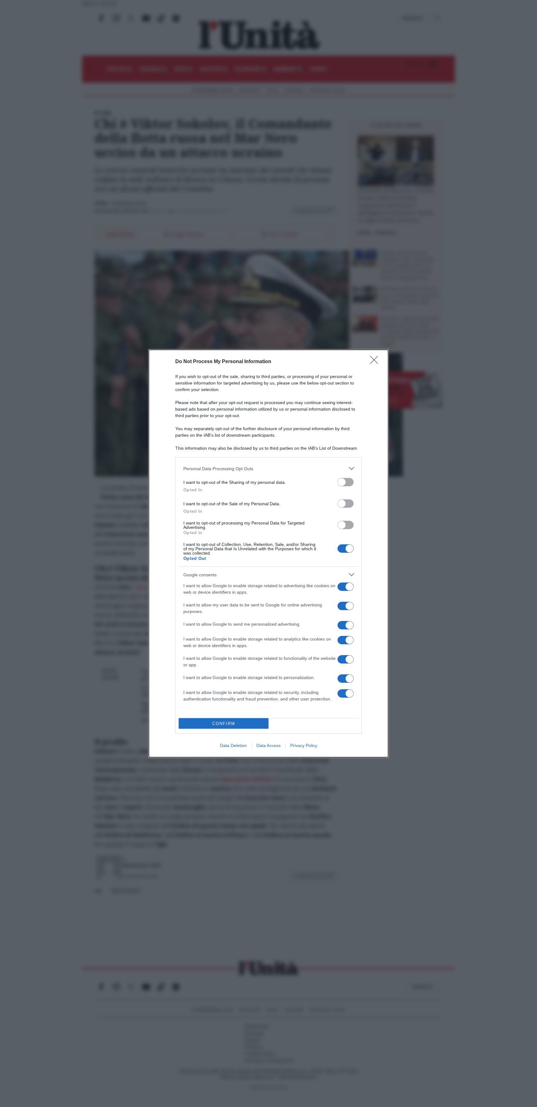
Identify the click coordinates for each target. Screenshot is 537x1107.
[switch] (345, 482)
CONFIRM (223, 723)
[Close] (376, 362)
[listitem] (268, 468)
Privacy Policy (303, 745)
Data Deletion (233, 745)
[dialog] (268, 553)
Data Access (268, 745)
